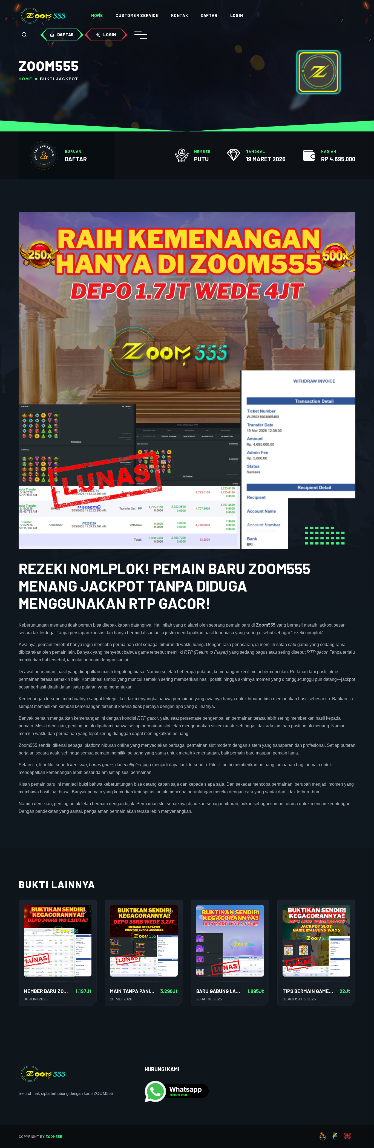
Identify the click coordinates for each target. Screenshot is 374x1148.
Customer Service (137, 15)
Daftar (209, 15)
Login (236, 15)
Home (97, 15)
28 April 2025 (209, 999)
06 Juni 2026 (36, 999)
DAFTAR (76, 158)
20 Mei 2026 (121, 999)
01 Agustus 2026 (299, 999)
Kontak (179, 15)
